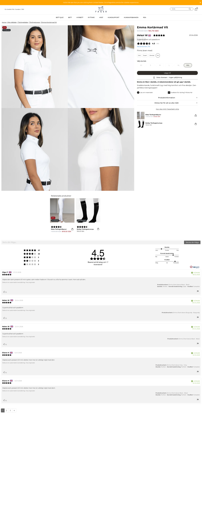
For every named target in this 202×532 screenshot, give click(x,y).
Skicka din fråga (192, 242)
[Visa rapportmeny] (198, 291)
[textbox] (93, 242)
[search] (182, 9)
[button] (101, 2)
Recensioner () (143, 46)
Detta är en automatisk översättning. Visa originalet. (18, 282)
